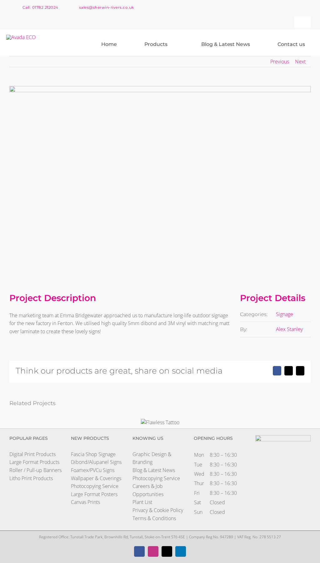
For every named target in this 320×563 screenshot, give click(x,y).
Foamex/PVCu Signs (92, 470)
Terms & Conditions (154, 518)
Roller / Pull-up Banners (35, 470)
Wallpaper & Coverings (96, 478)
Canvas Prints (85, 502)
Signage (284, 314)
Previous (279, 61)
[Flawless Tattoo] (160, 422)
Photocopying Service (94, 486)
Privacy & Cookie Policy (157, 510)
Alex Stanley (289, 329)
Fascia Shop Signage (93, 454)
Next (300, 61)
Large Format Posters (94, 494)
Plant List (142, 502)
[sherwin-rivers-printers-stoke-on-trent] (21, 37)
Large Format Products (34, 462)
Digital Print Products (32, 454)
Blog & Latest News (153, 470)
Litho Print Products (31, 478)
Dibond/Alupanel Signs (96, 462)
